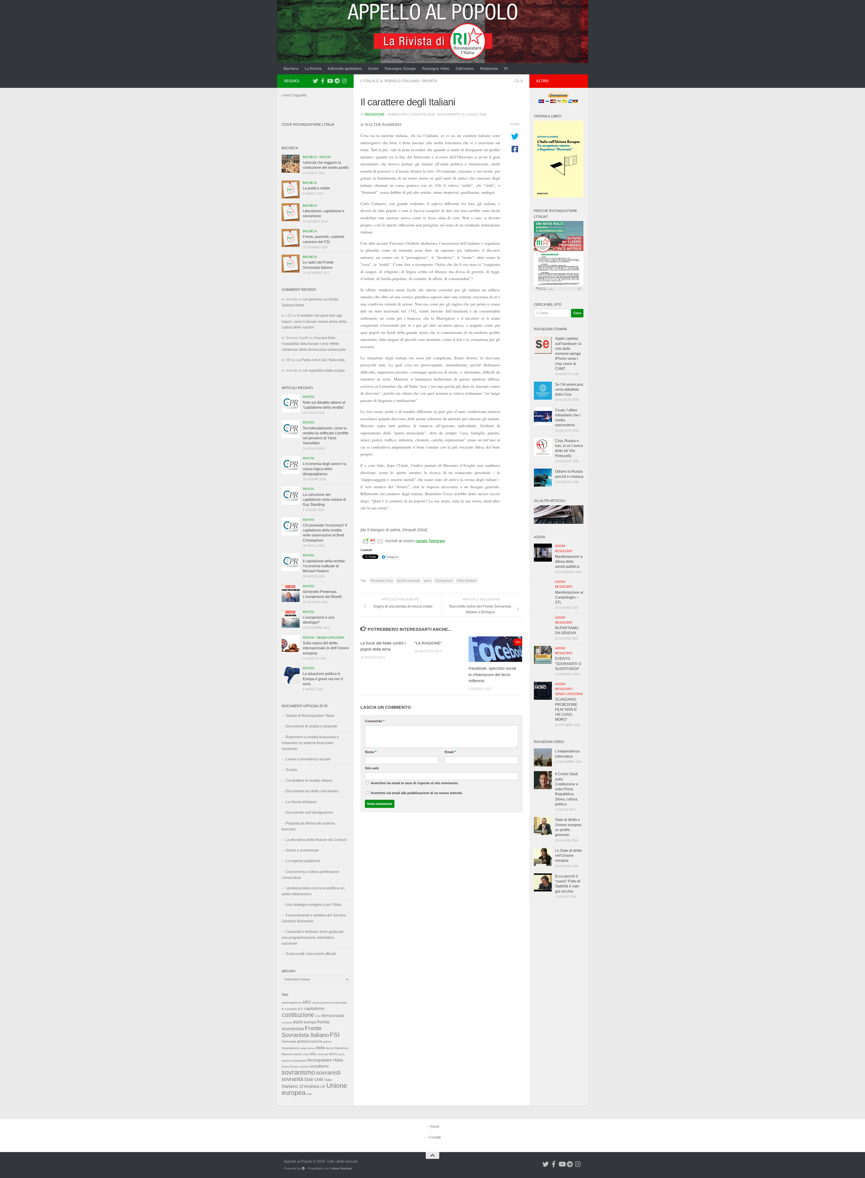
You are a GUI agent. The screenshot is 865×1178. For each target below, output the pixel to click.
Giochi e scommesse (302, 850)
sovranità (292, 1079)
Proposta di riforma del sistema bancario (308, 826)
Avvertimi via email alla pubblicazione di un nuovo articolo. (417, 793)
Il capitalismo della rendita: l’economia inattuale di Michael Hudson (324, 566)
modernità (322, 1054)
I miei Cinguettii (294, 95)
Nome (370, 752)
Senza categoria (330, 637)
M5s (313, 1054)
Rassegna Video (435, 68)
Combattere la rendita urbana (309, 780)
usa (309, 1094)
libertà (298, 1054)
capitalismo (314, 1008)
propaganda (298, 1060)
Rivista (430, 81)
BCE (300, 1009)
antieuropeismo (291, 1002)
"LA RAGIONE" (428, 643)
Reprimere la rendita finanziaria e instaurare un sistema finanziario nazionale (310, 743)
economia (287, 1022)
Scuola (291, 770)
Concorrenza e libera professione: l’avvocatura (311, 875)
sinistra (304, 1066)
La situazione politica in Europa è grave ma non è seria (323, 679)
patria (427, 580)
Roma (285, 1066)
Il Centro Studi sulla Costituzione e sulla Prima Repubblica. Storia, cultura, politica (566, 789)
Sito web (372, 768)
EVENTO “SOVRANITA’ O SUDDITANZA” (568, 664)
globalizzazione (309, 1041)
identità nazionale (408, 580)
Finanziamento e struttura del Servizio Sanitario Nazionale (314, 918)
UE (323, 1087)
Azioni (373, 68)
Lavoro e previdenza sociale (308, 759)
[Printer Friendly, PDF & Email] (372, 541)
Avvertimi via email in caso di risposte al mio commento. (415, 783)
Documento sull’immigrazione (309, 812)
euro (298, 1022)
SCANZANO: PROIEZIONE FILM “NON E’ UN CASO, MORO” (566, 709)
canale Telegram (430, 541)
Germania (289, 1041)
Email (450, 752)
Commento (375, 721)
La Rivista (313, 68)
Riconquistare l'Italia (325, 1060)
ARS (306, 1002)
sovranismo (298, 1072)
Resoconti (563, 551)
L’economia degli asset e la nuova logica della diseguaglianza (324, 469)
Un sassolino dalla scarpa (324, 370)
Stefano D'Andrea (300, 1086)
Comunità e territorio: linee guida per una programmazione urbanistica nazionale (313, 937)
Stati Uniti (313, 1079)
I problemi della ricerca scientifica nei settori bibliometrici (313, 891)
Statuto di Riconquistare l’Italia (310, 716)
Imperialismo (291, 1048)
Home (434, 1126)
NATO (333, 1054)
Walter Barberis (467, 580)
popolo (286, 1060)
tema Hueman (342, 1168)
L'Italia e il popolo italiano (389, 81)
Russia (294, 1066)
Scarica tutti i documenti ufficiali (311, 954)
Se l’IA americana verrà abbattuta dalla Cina (569, 389)
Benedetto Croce (382, 580)
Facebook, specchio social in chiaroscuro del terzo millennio (492, 674)
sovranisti (328, 1072)
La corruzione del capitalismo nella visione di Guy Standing (324, 500)
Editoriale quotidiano (345, 68)
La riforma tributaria (301, 802)
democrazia (332, 1015)
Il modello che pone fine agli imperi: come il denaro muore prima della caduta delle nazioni (314, 321)
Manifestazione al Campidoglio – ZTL (569, 597)
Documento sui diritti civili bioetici (312, 791)
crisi (318, 1016)
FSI (335, 1034)
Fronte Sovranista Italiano (305, 1031)
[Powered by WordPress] (303, 1168)
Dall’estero (465, 68)
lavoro (330, 1048)
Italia (320, 1047)
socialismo (319, 1066)
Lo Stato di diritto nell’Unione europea (568, 856)
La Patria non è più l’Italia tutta (320, 360)
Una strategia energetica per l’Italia (313, 905)
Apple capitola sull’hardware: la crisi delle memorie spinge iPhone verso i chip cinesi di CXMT (568, 354)
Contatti (434, 1137)
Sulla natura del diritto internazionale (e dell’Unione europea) (326, 648)
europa (310, 1022)
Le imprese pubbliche (303, 861)
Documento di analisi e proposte (311, 726)
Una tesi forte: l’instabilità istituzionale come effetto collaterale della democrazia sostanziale (314, 343)
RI (506, 68)
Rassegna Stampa (400, 68)
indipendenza (308, 1048)
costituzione (298, 1014)
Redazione (489, 68)
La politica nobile (316, 188)
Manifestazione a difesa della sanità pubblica (568, 562)
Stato (328, 1080)
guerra (327, 1041)
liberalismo (342, 1048)
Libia (306, 1054)
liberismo (287, 1054)
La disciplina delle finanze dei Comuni (316, 840)
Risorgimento (444, 580)
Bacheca (291, 68)
